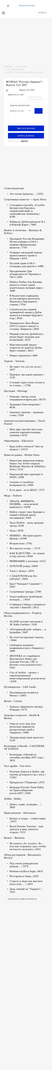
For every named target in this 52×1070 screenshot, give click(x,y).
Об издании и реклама (36, 99)
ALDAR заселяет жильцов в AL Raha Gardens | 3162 (26, 623)
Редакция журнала (34, 97)
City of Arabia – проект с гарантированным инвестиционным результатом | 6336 (27, 677)
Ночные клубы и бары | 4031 (26, 871)
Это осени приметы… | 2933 (26, 193)
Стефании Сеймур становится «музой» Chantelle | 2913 (27, 606)
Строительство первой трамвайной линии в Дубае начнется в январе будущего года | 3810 (26, 314)
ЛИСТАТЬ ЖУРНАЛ (26, 128)
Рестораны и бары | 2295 (24, 876)
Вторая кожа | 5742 (21, 543)
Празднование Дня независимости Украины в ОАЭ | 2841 (25, 274)
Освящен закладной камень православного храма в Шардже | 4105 (26, 255)
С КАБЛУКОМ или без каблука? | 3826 (23, 577)
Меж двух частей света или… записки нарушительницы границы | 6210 (27, 432)
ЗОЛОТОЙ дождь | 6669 (24, 566)
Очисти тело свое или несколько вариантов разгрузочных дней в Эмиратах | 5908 (22, 728)
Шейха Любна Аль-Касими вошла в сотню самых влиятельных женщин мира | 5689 (26, 286)
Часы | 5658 (16, 530)
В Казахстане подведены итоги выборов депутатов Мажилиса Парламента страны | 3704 (24, 300)
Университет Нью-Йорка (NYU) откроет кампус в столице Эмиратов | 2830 (24, 326)
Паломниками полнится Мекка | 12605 (24, 694)
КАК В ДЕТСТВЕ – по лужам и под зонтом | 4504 (27, 555)
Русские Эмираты (15, 69)
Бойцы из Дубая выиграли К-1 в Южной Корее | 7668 (27, 223)
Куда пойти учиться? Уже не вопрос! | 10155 (26, 448)
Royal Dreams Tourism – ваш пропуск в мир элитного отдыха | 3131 (26, 829)
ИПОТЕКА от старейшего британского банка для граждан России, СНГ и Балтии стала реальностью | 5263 (26, 661)
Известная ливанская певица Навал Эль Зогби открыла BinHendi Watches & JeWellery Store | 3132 (27, 465)
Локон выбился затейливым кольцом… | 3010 (26, 598)
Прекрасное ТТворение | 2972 (27, 782)
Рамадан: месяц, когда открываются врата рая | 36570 (28, 398)
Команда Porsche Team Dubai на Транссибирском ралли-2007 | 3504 (27, 790)
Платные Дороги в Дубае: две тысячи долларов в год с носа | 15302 (27, 774)
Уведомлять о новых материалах (22, 899)
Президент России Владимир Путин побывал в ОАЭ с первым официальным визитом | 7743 (27, 243)
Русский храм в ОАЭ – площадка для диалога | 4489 (27, 265)
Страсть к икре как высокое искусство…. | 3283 (26, 882)
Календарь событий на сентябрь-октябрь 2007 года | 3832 (27, 757)
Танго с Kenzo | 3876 (22, 570)
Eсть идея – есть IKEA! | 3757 (27, 489)
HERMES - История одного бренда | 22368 (26, 537)
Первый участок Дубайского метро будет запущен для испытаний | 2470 (26, 336)
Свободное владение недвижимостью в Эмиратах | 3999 (27, 648)
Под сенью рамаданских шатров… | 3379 (24, 865)
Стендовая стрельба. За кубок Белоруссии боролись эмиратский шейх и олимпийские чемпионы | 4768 (27, 210)
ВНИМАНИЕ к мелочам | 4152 (28, 561)
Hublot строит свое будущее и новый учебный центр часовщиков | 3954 (27, 514)
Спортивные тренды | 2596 (25, 591)
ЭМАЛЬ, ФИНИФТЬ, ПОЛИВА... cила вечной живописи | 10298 (24, 504)
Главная (8, 67)
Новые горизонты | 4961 (24, 355)
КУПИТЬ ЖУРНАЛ (26, 136)
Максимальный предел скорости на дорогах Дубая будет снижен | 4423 (26, 347)
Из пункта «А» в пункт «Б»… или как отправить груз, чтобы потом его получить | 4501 (28, 846)
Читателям (22, 67)
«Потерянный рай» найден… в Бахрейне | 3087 (28, 631)
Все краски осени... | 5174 (25, 548)
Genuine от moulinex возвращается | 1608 (22, 483)
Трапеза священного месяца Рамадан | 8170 (26, 708)
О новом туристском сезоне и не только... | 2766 (27, 384)
